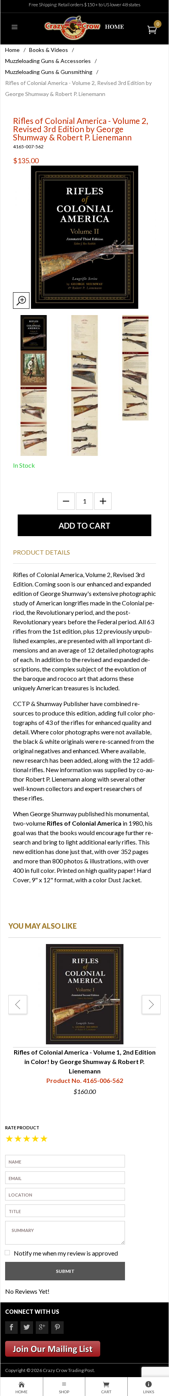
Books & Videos (48, 49)
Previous (17, 1004)
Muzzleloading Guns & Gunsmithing (48, 71)
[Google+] (42, 1327)
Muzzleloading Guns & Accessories (48, 60)
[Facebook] (11, 1327)
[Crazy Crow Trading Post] (84, 27)
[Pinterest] (57, 1327)
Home (12, 49)
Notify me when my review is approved (66, 1253)
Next (151, 1004)
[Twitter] (26, 1327)
